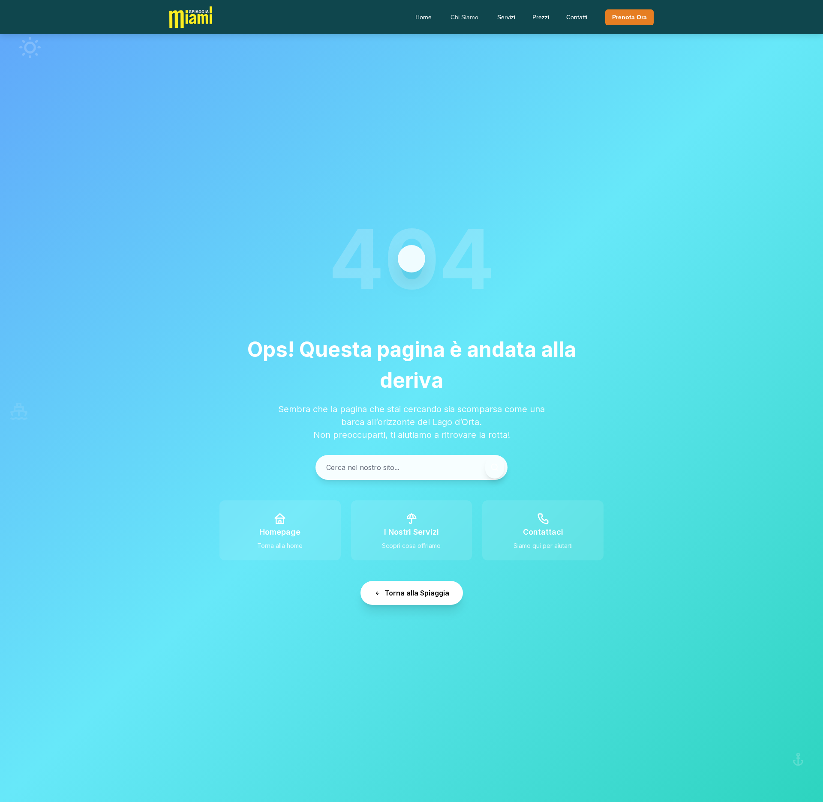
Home (423, 17)
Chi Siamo (464, 17)
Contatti (576, 17)
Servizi (506, 17)
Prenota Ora (629, 17)
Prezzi (540, 17)
